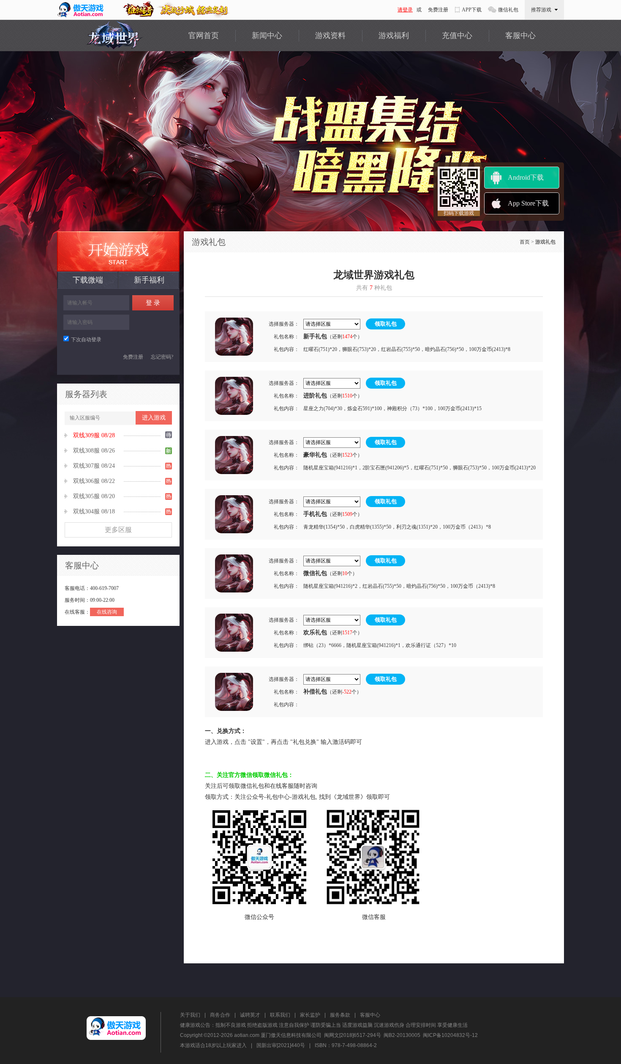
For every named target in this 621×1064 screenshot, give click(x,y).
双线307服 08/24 (94, 466)
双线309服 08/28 (94, 435)
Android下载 (526, 177)
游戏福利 (394, 35)
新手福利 (149, 280)
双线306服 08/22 (94, 481)
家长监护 (310, 1015)
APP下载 (472, 10)
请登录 (405, 10)
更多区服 (118, 529)
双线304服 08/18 (94, 511)
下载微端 (88, 280)
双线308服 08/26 (94, 450)
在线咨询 (107, 612)
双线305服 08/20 (94, 496)
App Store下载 (528, 203)
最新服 (118, 251)
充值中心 (457, 35)
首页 (525, 242)
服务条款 (340, 1015)
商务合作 (220, 1015)
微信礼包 (508, 10)
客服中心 (520, 35)
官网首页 (203, 35)
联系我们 (280, 1015)
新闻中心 (267, 35)
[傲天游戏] (83, 9)
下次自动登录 (86, 340)
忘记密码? (162, 357)
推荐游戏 (541, 10)
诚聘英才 (250, 1015)
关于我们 (190, 1015)
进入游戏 (154, 417)
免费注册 (438, 10)
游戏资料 (330, 35)
